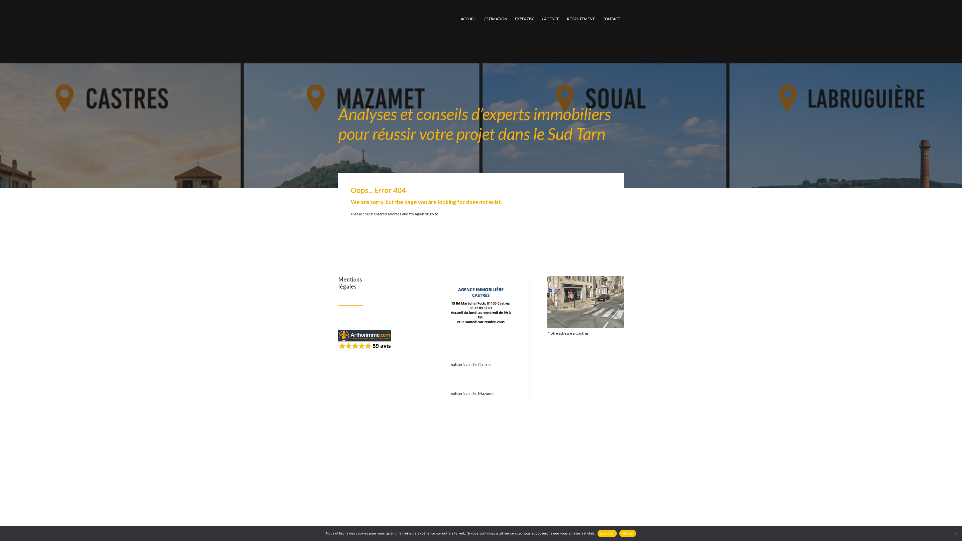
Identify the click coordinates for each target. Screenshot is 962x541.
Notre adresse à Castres (568, 333)
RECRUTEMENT (581, 18)
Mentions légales (350, 283)
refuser (628, 533)
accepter (607, 533)
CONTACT (611, 18)
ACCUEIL (468, 18)
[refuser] (955, 533)
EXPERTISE (524, 18)
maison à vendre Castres (470, 364)
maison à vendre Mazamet (472, 393)
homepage (448, 213)
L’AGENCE (550, 18)
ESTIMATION (495, 18)
